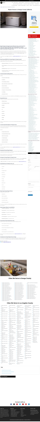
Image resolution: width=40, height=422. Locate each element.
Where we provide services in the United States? (8, 371)
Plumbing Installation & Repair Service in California (33, 140)
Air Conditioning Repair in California (32, 38)
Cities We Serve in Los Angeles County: (20, 303)
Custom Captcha (30, 191)
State (34, 167)
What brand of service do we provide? (6, 373)
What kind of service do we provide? (6, 370)
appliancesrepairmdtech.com (17, 56)
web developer (7, 280)
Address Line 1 (29, 162)
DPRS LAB (1, 280)
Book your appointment (34, 35)
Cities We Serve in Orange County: (20, 278)
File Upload (29, 183)
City (28, 167)
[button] (20, 370)
